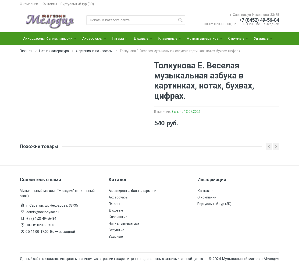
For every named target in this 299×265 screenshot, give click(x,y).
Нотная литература (124, 223)
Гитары (114, 204)
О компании (29, 4)
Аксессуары (118, 197)
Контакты (49, 4)
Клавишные (118, 217)
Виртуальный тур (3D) (77, 4)
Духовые (116, 210)
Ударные (116, 236)
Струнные (116, 230)
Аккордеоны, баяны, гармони (132, 191)
